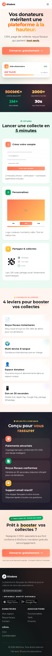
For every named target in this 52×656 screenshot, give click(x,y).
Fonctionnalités (35, 614)
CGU (4, 632)
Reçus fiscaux (8, 617)
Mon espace (8, 614)
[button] (48, 4)
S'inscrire (32, 621)
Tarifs (30, 617)
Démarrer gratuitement (24, 50)
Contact (6, 621)
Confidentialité (9, 636)
